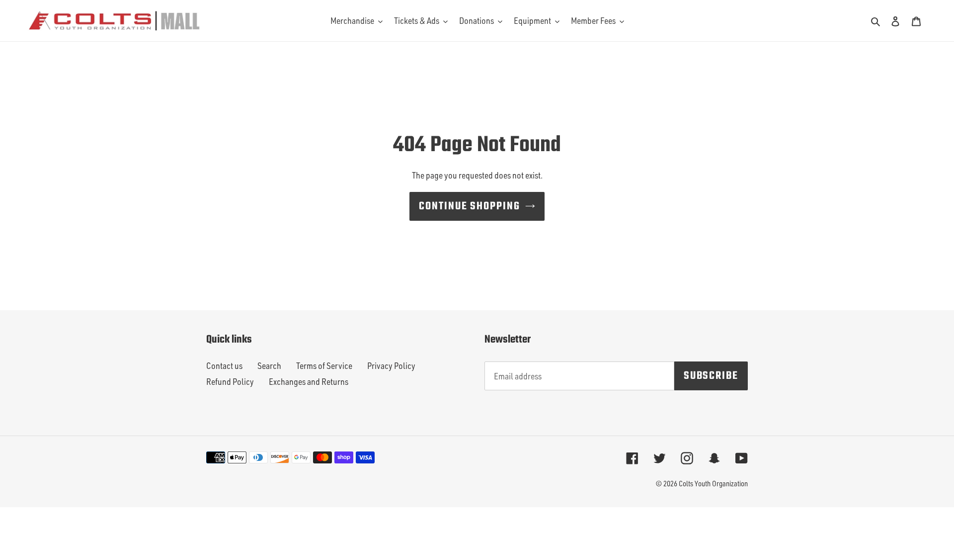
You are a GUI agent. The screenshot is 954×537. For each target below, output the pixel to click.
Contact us (224, 365)
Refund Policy (230, 381)
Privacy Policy (391, 365)
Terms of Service (324, 365)
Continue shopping (469, 206)
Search (269, 365)
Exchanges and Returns (308, 381)
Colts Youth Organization (713, 483)
